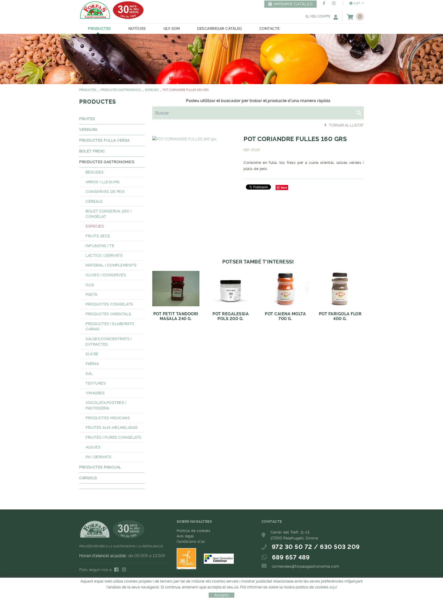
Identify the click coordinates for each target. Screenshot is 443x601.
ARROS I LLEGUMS (103, 182)
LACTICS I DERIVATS (104, 255)
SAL (89, 373)
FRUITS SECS (98, 236)
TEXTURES (96, 383)
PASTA (91, 294)
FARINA (92, 364)
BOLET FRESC (92, 151)
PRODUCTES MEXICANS (108, 418)
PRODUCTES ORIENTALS (108, 314)
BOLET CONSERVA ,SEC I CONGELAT (109, 214)
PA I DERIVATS (99, 457)
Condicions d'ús (191, 541)
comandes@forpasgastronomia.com (305, 566)
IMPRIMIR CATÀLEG (293, 4)
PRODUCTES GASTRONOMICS (120, 90)
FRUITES (87, 119)
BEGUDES (95, 172)
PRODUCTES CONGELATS (109, 304)
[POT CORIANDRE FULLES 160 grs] (184, 138)
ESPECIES (152, 90)
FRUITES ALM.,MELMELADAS (112, 428)
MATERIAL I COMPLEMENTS (111, 265)
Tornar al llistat (346, 125)
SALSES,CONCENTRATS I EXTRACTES (109, 341)
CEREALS (94, 201)
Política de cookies (193, 531)
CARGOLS (88, 478)
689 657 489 (291, 557)
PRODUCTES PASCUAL (100, 467)
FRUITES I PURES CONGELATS (114, 437)
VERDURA (88, 129)
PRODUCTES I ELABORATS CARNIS (110, 326)
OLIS (90, 285)
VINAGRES (95, 393)
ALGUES (93, 447)
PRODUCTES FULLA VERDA (104, 140)
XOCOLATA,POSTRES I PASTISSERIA (106, 405)
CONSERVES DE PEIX (105, 192)
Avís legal (185, 536)
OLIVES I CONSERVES (106, 275)
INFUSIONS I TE (100, 246)
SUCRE (92, 354)
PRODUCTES (87, 90)
